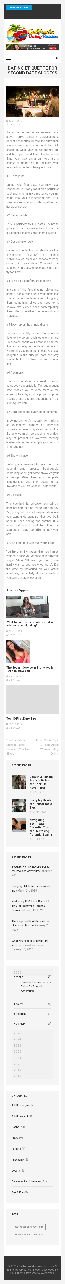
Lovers (16, 1170)
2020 (17, 1064)
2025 (17, 1033)
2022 (17, 1052)
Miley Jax (14, 124)
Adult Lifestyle (20, 1105)
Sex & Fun (18, 1192)
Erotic (15, 1138)
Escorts (16, 1148)
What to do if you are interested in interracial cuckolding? (29, 624)
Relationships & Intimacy (26, 1181)
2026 (17, 973)
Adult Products (20, 1116)
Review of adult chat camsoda (31, 1234)
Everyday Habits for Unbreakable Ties (41, 804)
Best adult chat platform (28, 1227)
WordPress (47, 1273)
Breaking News (19, 7)
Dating (15, 1127)
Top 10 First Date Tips (21, 718)
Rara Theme (17, 1273)
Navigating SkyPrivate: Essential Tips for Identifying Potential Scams (41, 827)
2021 (17, 1058)
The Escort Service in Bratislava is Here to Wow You (29, 669)
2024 (17, 1039)
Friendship (18, 1159)
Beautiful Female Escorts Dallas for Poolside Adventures (41, 782)
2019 (17, 1070)
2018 (17, 1076)
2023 (17, 1045)
